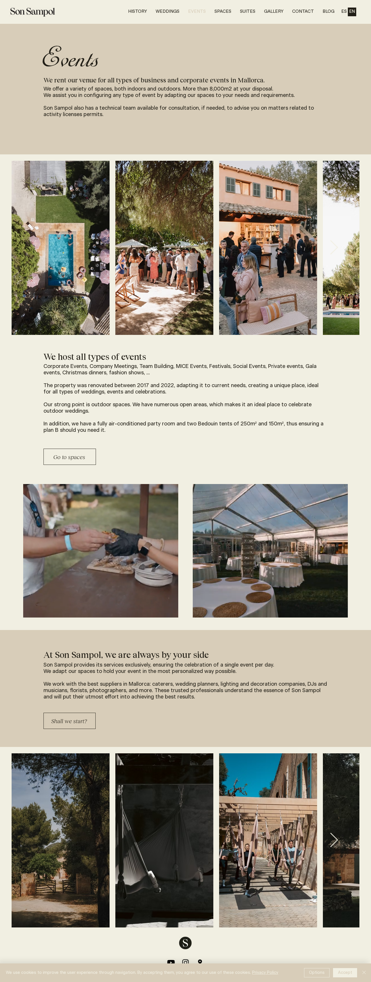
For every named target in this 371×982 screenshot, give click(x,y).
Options (317, 973)
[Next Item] (334, 248)
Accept (345, 973)
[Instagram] (185, 962)
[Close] (364, 972)
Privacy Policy (265, 973)
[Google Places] (200, 962)
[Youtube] (171, 962)
